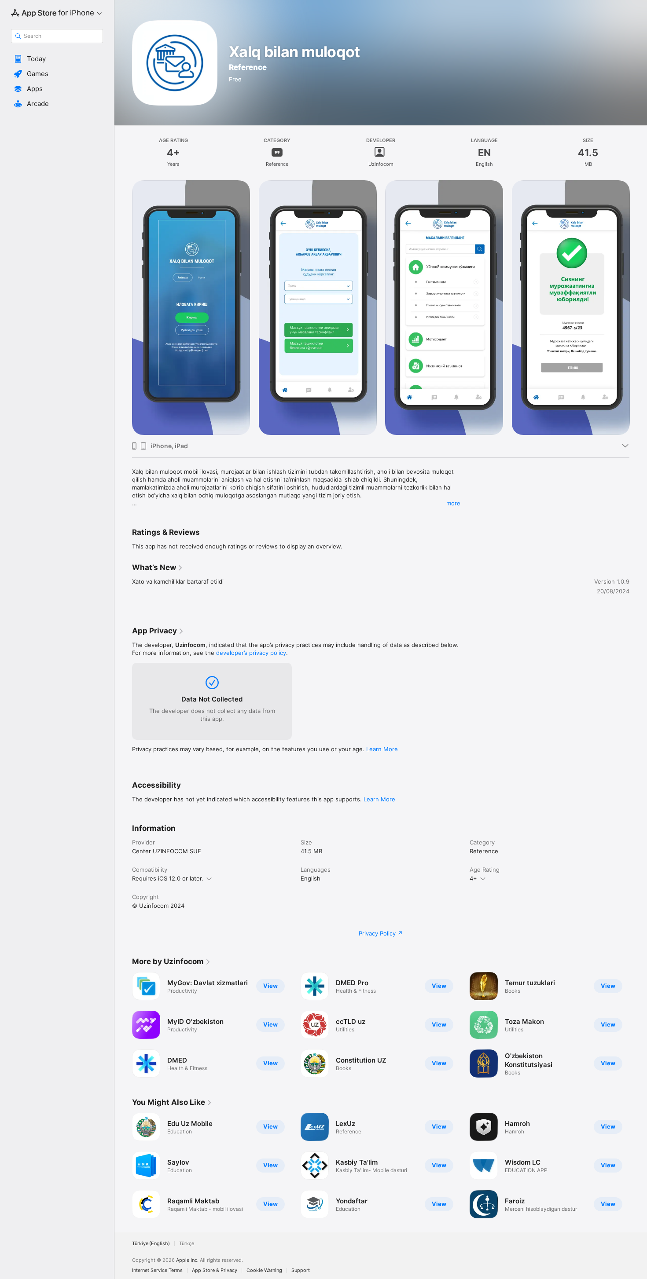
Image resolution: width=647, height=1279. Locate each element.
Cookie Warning (264, 1270)
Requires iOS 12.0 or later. (167, 878)
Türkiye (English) (151, 1243)
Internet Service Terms (157, 1270)
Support (300, 1270)
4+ (473, 878)
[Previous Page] (123, 1025)
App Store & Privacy (214, 1270)
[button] (57, 59)
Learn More (382, 749)
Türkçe (186, 1243)
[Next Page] (638, 1025)
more (453, 503)
